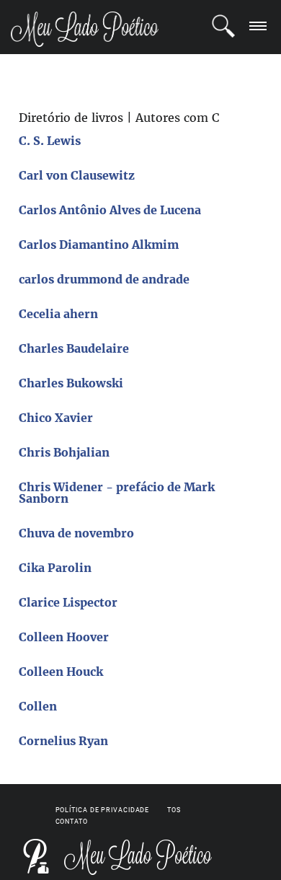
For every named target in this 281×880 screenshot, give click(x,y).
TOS (174, 810)
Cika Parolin (55, 567)
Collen (38, 706)
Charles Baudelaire (74, 348)
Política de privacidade (102, 810)
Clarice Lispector (68, 602)
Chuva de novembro (76, 533)
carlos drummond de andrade (104, 279)
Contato (71, 821)
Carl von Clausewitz (77, 175)
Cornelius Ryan (63, 741)
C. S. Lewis (50, 140)
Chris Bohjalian (64, 452)
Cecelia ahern (58, 314)
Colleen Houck (61, 671)
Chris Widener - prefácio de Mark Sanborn (117, 493)
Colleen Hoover (64, 637)
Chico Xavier (56, 417)
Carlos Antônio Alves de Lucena (110, 210)
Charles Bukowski (71, 383)
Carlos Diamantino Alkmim (99, 244)
